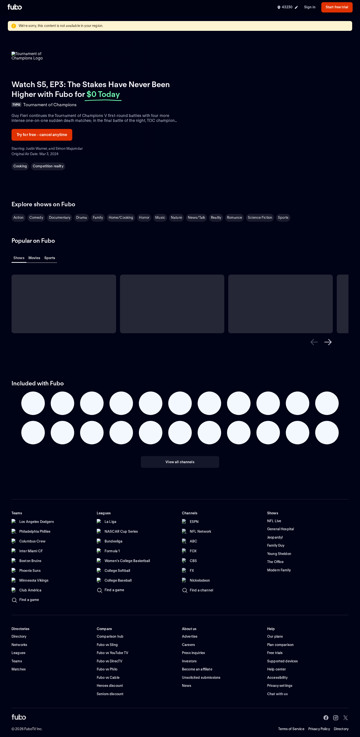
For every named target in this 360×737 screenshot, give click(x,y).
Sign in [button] (309, 7)
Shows (18, 258)
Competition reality (48, 166)
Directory (341, 729)
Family (98, 217)
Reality (216, 217)
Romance (234, 217)
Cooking (20, 166)
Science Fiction (260, 217)
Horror (144, 217)
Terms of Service (291, 729)
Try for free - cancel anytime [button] (42, 134)
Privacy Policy (319, 729)
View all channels (180, 462)
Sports (283, 217)
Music (160, 217)
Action (18, 217)
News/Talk (196, 217)
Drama (81, 217)
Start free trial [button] (337, 7)
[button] (314, 342)
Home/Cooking (121, 217)
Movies (34, 258)
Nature (176, 217)
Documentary (60, 217)
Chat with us (277, 694)
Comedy (36, 217)
